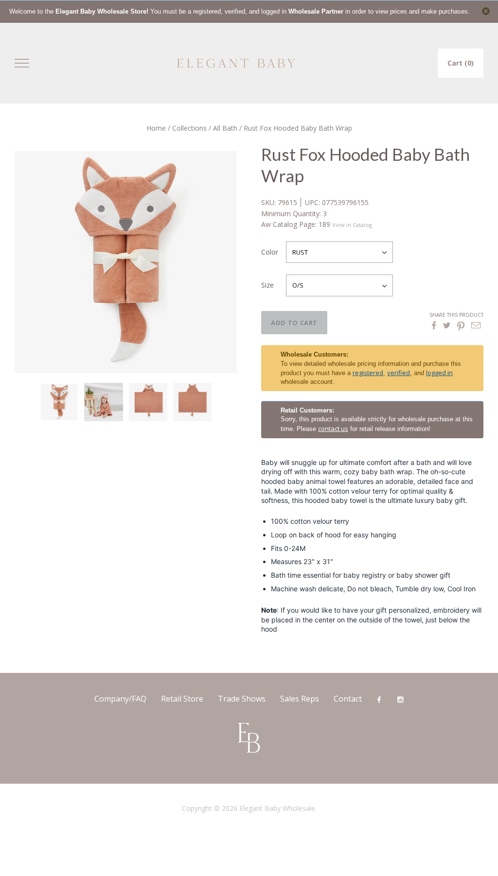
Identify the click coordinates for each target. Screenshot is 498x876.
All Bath (225, 128)
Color (269, 252)
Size (267, 285)
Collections (189, 128)
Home (156, 128)
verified (398, 372)
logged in (439, 372)
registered (368, 372)
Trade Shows (242, 698)
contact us (333, 428)
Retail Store (182, 698)
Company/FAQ (120, 698)
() (460, 63)
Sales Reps (299, 698)
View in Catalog (352, 224)
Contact (348, 698)
